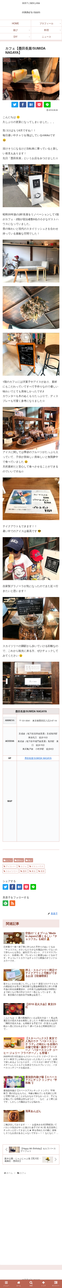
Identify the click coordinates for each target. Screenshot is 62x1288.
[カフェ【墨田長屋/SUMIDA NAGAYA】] (31, 104)
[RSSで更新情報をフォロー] (12, 903)
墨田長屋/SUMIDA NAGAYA (38, 758)
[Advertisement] (31, 1221)
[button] (55, 861)
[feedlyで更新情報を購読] (5, 903)
